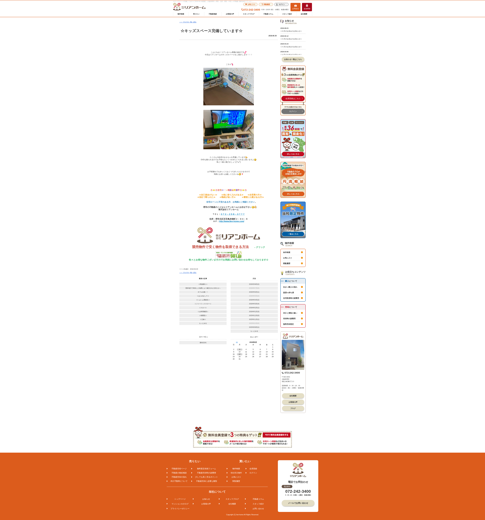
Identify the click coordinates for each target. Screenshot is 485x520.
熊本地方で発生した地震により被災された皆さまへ (203, 288)
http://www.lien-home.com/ (231, 221)
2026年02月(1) (254, 308)
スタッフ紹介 (287, 14)
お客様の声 (230, 14)
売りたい (196, 14)
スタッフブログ (248, 14)
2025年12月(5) (254, 315)
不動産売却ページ (179, 469)
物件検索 (181, 14)
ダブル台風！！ (203, 292)
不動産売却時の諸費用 (206, 473)
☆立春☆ (203, 319)
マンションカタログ (180, 504)
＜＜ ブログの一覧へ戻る (187, 22)
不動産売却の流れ (179, 477)
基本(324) (203, 343)
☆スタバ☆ (203, 308)
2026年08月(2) (254, 284)
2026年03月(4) (254, 304)
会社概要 (304, 14)
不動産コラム (268, 14)
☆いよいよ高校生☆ (203, 300)
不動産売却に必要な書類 (206, 481)
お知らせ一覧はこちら (293, 59)
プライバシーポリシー (180, 509)
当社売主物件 (236, 473)
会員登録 (307, 9)
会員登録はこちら (293, 98)
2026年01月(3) (254, 311)
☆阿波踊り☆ (203, 284)
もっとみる (203, 323)
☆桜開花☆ (203, 315)
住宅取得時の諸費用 (291, 298)
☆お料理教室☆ (203, 311)
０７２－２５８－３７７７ (233, 214)
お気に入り (251, 4)
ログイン (282, 4)
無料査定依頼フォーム (206, 469)
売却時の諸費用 (289, 319)
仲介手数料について (179, 481)
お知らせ (206, 499)
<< (237, 342)
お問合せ (295, 9)
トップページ (180, 499)
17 (239, 354)
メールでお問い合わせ (298, 503)
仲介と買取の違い (290, 313)
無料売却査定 (288, 324)
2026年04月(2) (254, 300)
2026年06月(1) (254, 292)
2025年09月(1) (254, 327)
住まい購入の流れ (290, 287)
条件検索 (286, 252)
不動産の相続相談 (179, 473)
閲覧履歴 (267, 4)
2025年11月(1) (254, 319)
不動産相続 (213, 14)
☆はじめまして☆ (203, 296)
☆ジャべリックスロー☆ (203, 304)
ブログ (293, 408)
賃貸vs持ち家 (288, 293)
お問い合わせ (258, 509)
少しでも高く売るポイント (206, 477)
